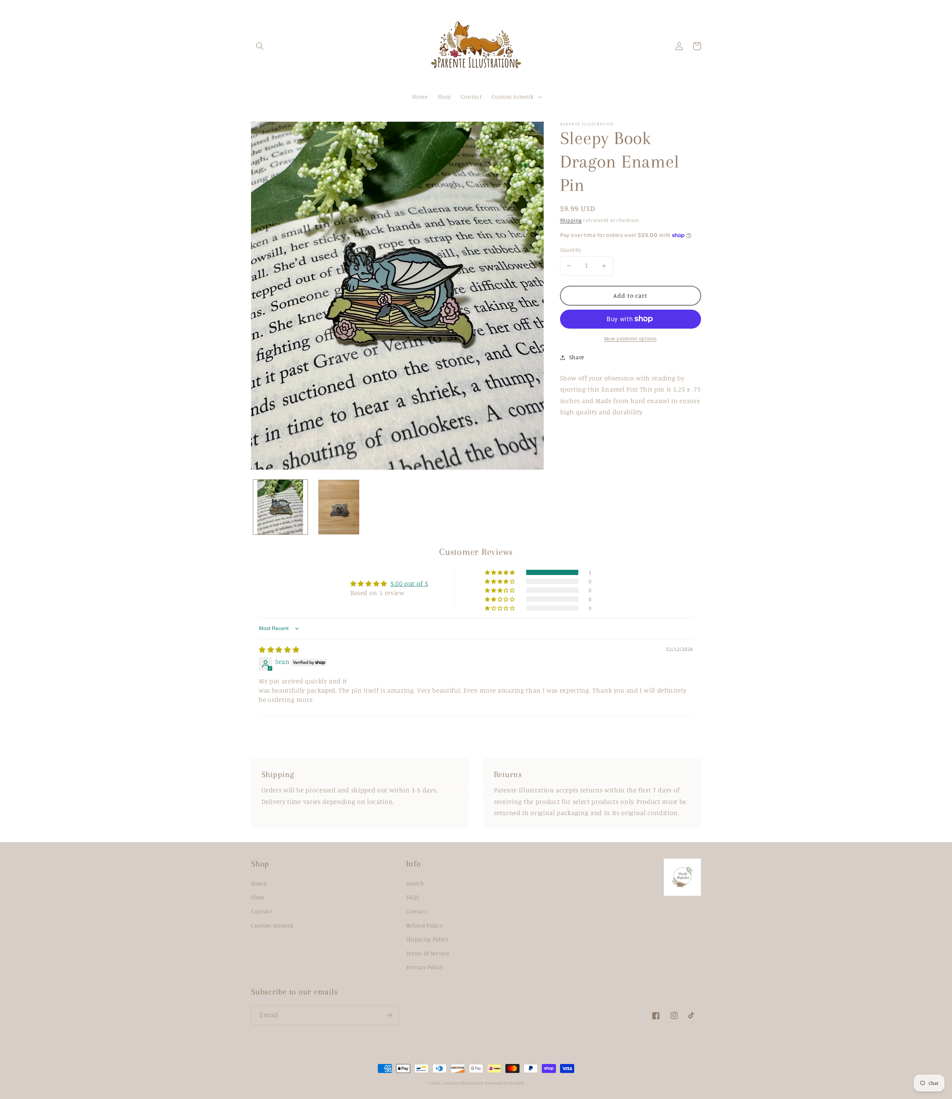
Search (415, 883)
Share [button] (576, 357)
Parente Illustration (464, 1083)
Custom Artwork (272, 925)
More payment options (630, 338)
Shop (257, 897)
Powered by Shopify (504, 1083)
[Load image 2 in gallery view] (339, 507)
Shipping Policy (427, 939)
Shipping (571, 220)
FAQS (412, 897)
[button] (260, 46)
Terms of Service (428, 953)
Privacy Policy (424, 967)
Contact (261, 911)
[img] (279, 650)
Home (259, 883)
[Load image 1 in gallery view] (280, 507)
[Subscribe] (389, 1015)
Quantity (571, 249)
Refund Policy (424, 925)
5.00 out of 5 (409, 583)
